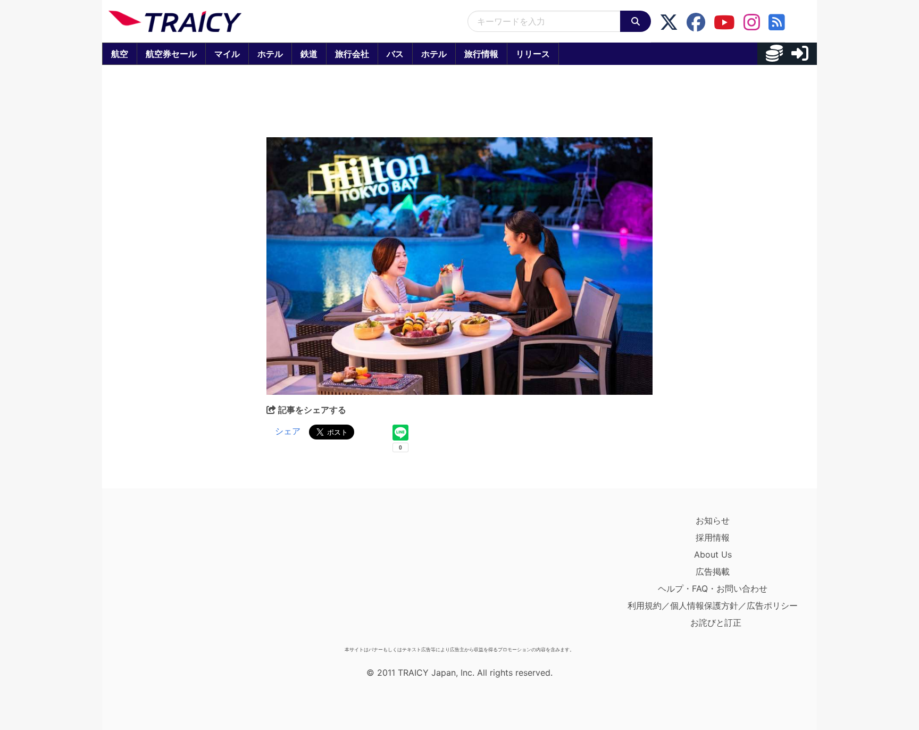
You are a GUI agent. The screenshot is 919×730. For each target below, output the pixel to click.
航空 (119, 53)
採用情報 (713, 537)
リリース (533, 53)
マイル (227, 53)
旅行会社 (352, 53)
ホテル (270, 53)
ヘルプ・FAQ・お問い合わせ (712, 588)
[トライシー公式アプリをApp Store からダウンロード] (170, 576)
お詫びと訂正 (715, 622)
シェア (287, 431)
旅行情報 (481, 53)
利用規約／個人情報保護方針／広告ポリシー (713, 605)
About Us (713, 554)
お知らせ (713, 520)
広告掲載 (713, 571)
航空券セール (171, 53)
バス (395, 53)
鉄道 (309, 53)
